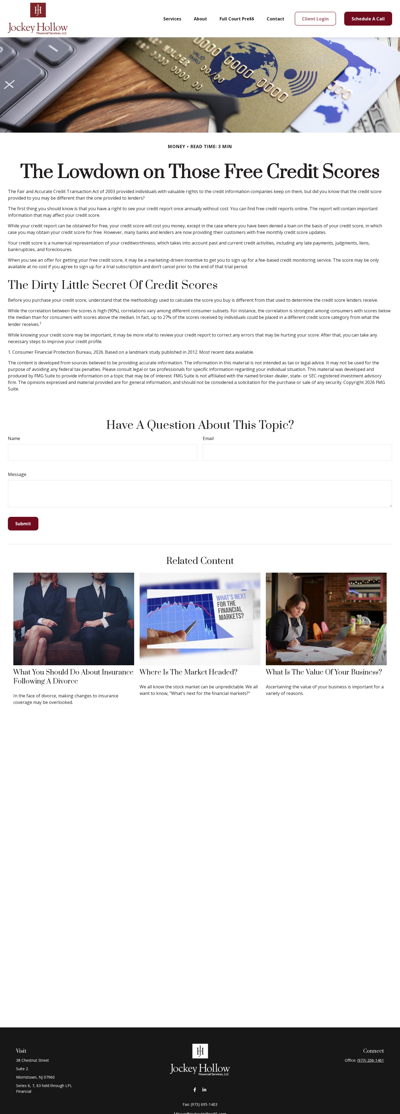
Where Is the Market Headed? (189, 672)
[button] (172, 18)
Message (17, 474)
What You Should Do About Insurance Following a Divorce (73, 677)
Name (14, 438)
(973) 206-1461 (370, 1060)
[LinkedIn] (204, 1090)
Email (208, 438)
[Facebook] (194, 1090)
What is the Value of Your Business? (324, 672)
